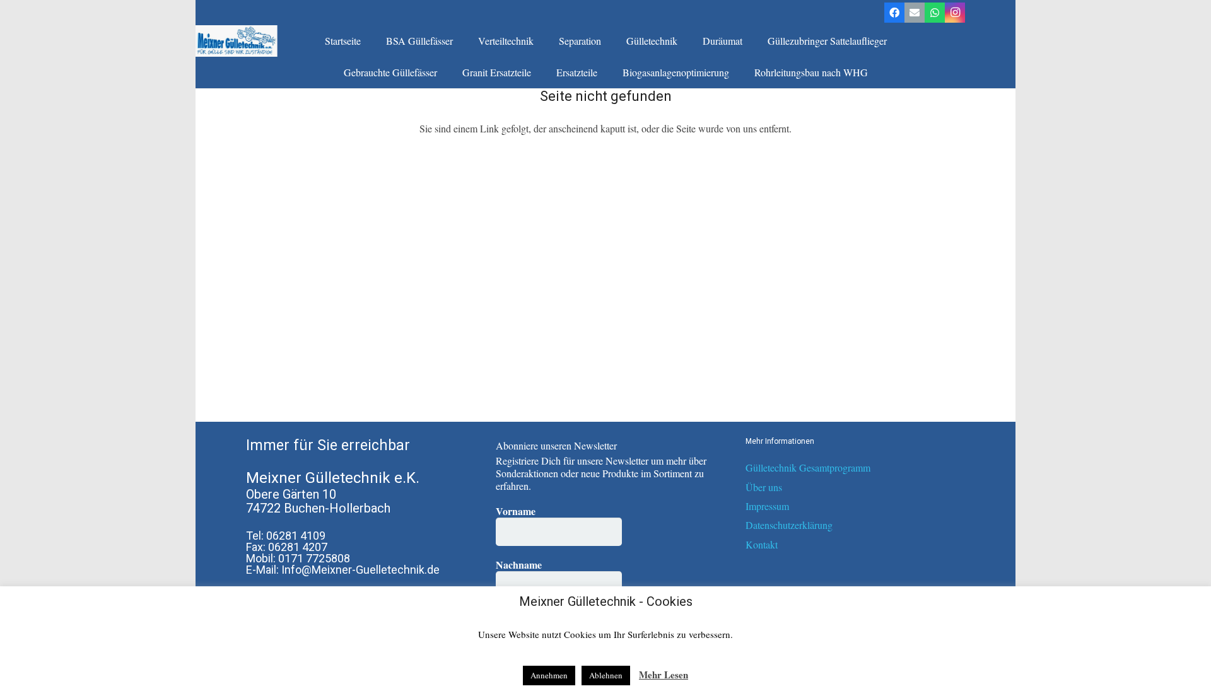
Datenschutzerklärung (789, 524)
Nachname (519, 565)
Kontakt (762, 544)
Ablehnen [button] (606, 675)
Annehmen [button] (549, 675)
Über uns (764, 487)
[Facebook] (894, 13)
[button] (459, 41)
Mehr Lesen (663, 675)
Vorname (515, 511)
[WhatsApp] (935, 13)
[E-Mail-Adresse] (914, 13)
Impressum (767, 506)
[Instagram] (955, 13)
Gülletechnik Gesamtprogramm (808, 467)
